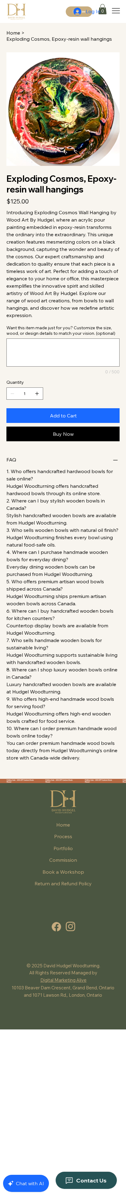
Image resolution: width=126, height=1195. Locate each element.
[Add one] (37, 393)
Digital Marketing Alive (63, 980)
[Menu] (116, 11)
